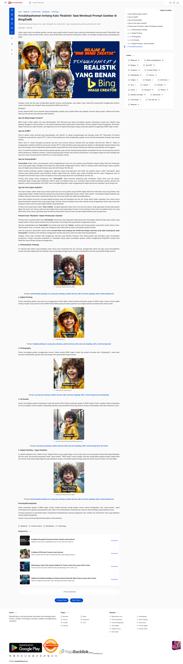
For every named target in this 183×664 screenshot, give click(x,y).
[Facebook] (12, 10)
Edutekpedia (50, 526)
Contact (65, 622)
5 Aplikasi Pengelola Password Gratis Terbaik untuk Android (53, 539)
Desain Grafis (143, 628)
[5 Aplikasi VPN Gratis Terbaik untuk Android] (25, 553)
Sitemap (65, 625)
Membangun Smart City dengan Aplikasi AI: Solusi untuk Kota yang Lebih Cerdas (60, 565)
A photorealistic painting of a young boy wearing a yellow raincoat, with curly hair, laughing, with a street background (72, 499)
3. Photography (134, 36)
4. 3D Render (133, 40)
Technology (62, 526)
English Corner (116, 628)
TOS (84, 622)
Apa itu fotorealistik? (134, 20)
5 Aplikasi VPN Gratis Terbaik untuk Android (47, 552)
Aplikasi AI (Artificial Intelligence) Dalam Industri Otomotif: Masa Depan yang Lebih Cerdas (63, 578)
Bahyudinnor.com (117, 616)
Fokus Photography (118, 622)
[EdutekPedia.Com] (16, 2)
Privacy (65, 619)
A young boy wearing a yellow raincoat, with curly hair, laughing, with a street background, (71, 395)
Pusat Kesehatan (117, 619)
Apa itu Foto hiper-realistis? (137, 23)
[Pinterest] (12, 19)
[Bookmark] (12, 44)
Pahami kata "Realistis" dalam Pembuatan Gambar (145, 26)
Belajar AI (24, 526)
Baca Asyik (115, 632)
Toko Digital (115, 625)
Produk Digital (143, 625)
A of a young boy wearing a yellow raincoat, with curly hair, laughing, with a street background (72, 294)
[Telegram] (12, 28)
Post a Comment (70, 592)
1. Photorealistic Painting (137, 30)
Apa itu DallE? (132, 17)
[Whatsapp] (12, 23)
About (84, 616)
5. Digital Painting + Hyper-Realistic (141, 43)
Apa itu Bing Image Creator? (137, 14)
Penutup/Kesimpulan (135, 46)
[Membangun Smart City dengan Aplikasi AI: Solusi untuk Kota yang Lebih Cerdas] (25, 566)
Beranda (65, 616)
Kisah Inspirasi (143, 619)
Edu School (142, 622)
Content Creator (36, 526)
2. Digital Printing (135, 33)
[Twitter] (12, 14)
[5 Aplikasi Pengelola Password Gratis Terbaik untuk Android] (25, 540)
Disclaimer (86, 619)
